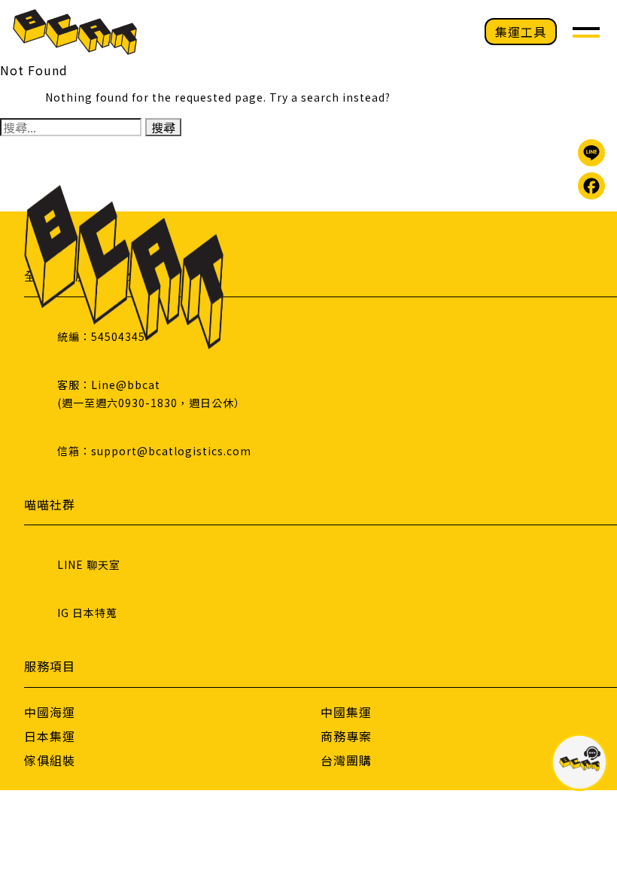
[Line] (591, 152)
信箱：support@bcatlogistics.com (154, 450)
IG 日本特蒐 (87, 612)
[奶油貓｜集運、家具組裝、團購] (75, 32)
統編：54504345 (101, 336)
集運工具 (520, 32)
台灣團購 (346, 760)
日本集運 (49, 736)
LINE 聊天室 (88, 564)
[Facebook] (591, 185)
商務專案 (346, 736)
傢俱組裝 (49, 760)
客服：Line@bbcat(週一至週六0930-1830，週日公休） (151, 393)
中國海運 (49, 712)
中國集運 (346, 712)
